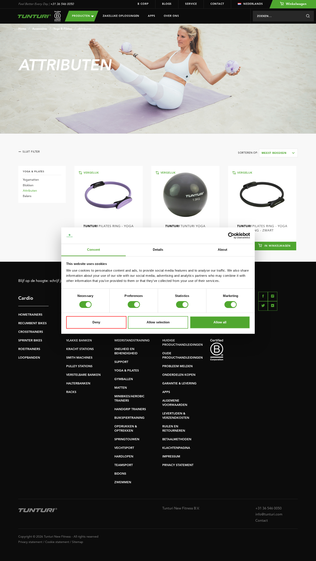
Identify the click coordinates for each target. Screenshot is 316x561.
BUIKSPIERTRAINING (129, 417)
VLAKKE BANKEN (79, 340)
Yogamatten (31, 179)
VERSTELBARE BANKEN (83, 374)
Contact (217, 4)
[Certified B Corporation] (254, 350)
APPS (166, 392)
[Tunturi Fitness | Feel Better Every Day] (37, 16)
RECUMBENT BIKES (32, 323)
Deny (96, 322)
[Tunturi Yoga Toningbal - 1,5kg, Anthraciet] (185, 194)
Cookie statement (57, 542)
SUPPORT (121, 362)
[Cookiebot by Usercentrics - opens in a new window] (231, 235)
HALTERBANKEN (78, 383)
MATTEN (120, 387)
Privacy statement (30, 542)
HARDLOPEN (123, 456)
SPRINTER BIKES (30, 340)
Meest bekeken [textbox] (274, 153)
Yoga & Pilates (62, 29)
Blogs (167, 4)
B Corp (143, 4)
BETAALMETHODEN (176, 439)
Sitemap (77, 542)
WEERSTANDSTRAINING (132, 340)
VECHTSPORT (124, 447)
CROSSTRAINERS (30, 331)
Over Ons (171, 16)
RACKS (71, 392)
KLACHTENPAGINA (176, 447)
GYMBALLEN (123, 379)
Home (22, 29)
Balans (27, 196)
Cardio (25, 298)
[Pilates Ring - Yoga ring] (108, 194)
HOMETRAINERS (30, 314)
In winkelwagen (277, 246)
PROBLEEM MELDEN (177, 366)
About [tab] (222, 250)
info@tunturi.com (268, 514)
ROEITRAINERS (29, 349)
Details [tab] (158, 250)
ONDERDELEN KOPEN (178, 374)
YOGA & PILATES (126, 370)
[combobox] (278, 153)
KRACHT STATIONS (80, 349)
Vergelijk (91, 173)
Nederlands (253, 4)
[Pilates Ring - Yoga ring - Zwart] (262, 194)
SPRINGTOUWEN (126, 439)
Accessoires (39, 29)
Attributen (84, 29)
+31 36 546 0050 (62, 4)
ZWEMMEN (122, 482)
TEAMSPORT (123, 465)
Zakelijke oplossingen (121, 16)
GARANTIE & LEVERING (179, 383)
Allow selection (158, 322)
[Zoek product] (308, 16)
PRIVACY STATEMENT (177, 465)
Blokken (28, 185)
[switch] (134, 304)
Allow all (219, 322)
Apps (151, 16)
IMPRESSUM (171, 456)
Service (191, 4)
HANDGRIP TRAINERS (130, 409)
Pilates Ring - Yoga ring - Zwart (262, 228)
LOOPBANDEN (29, 357)
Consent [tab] (93, 250)
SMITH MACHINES (79, 357)
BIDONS (120, 473)
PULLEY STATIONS (79, 366)
